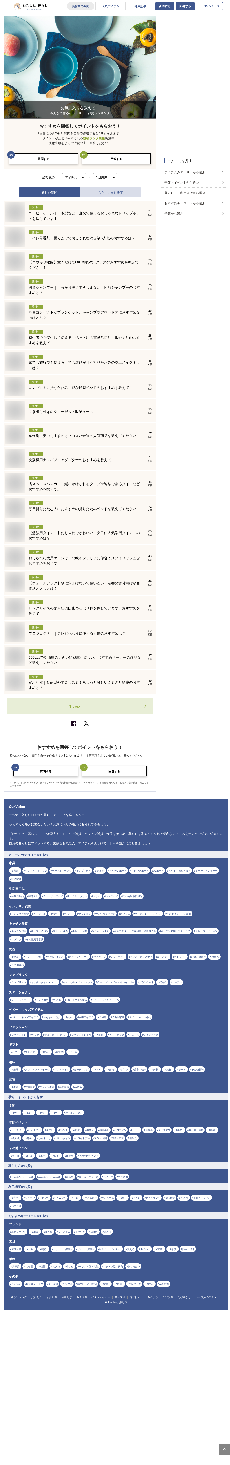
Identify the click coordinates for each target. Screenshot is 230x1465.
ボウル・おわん (55, 956)
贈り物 (60, 1052)
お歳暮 (149, 1130)
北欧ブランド (18, 1231)
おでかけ (16, 1206)
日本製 (49, 1231)
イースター (17, 1130)
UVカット (145, 1249)
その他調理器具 (34, 939)
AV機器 (78, 1086)
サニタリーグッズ (77, 896)
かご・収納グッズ (105, 913)
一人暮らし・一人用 (22, 1176)
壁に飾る (170, 1197)
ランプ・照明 (83, 870)
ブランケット (146, 982)
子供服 (102, 1017)
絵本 (69, 1017)
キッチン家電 (47, 1086)
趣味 (15, 1069)
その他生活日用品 (132, 896)
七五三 (135, 1130)
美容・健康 (140, 1069)
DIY (98, 1069)
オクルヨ (51, 1297)
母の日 (50, 1130)
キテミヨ (81, 1297)
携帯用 (16, 1266)
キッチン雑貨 (18, 931)
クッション (85, 913)
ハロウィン (120, 1130)
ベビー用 (108, 1176)
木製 (30, 1249)
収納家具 (16, 879)
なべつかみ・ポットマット (78, 982)
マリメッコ (64, 1231)
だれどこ (36, 1297)
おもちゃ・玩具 (52, 1017)
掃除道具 (33, 896)
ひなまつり (44, 1138)
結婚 (29, 1155)
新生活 (133, 1138)
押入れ (184, 1197)
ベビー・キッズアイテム (25, 1017)
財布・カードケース (55, 1034)
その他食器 (17, 965)
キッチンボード (118, 870)
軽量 (42, 1266)
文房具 (57, 999)
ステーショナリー (21, 999)
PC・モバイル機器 (76, 999)
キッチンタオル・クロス (44, 982)
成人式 (16, 1138)
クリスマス (164, 1130)
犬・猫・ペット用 (89, 1176)
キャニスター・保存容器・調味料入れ (135, 931)
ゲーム (182, 1069)
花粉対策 (164, 1284)
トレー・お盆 (80, 931)
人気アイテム (110, 6)
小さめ (69, 1266)
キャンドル (39, 913)
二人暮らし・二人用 (49, 1176)
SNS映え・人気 (34, 1284)
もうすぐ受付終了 (110, 192)
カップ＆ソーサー (79, 956)
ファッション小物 (81, 1034)
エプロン (16, 939)
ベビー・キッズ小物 (140, 1017)
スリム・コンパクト (111, 1249)
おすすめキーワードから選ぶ (184, 203)
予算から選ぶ (173, 213)
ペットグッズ (116, 1034)
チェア (100, 870)
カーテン (177, 982)
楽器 (155, 1069)
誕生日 (16, 1155)
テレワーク (135, 1284)
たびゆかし (184, 1297)
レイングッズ (151, 1034)
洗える (131, 1249)
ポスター (69, 913)
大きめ (56, 1266)
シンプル (68, 1284)
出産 (42, 1155)
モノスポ (120, 1297)
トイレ (136, 1197)
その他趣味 (197, 1069)
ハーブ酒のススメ (206, 1297)
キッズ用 (123, 1176)
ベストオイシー (100, 1297)
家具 (15, 870)
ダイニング (60, 1197)
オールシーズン (74, 1112)
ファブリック (18, 982)
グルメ (124, 1069)
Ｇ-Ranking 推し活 (116, 1302)
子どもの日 (35, 1130)
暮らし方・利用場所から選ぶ (184, 192)
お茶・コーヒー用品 (206, 931)
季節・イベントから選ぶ (181, 182)
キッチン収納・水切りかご (175, 931)
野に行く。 (136, 1297)
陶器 (44, 1249)
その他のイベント (89, 1155)
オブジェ (125, 913)
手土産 (73, 1052)
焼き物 (107, 1231)
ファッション (18, 1034)
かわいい (16, 1284)
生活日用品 (17, 896)
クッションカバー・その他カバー (115, 982)
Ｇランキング (19, 1297)
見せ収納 (53, 1284)
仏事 (56, 1155)
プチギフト (31, 1052)
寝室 (15, 1197)
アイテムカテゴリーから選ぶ (184, 172)
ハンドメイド (61, 1069)
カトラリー (180, 956)
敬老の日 (104, 1130)
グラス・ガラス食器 (141, 956)
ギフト (16, 1052)
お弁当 (215, 956)
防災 (106, 1284)
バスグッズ (112, 896)
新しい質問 (49, 192)
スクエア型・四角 (113, 1266)
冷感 (173, 1249)
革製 (159, 1249)
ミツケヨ (167, 1297)
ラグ (163, 982)
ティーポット (118, 956)
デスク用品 (42, 999)
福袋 (212, 1130)
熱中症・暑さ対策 (87, 1284)
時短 (150, 1284)
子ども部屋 (91, 1197)
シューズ (134, 1034)
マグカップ (99, 956)
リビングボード (140, 870)
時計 (55, 913)
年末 (179, 1130)
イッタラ (80, 1231)
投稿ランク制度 (94, 138)
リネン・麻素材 (86, 1249)
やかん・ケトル (100, 931)
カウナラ (152, 1297)
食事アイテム (86, 1017)
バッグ (35, 1034)
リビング (44, 1197)
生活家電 (30, 1086)
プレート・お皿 (33, 956)
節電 (119, 1284)
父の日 (63, 1130)
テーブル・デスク (62, 870)
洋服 (100, 1034)
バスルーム (108, 1197)
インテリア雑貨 (20, 913)
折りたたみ (134, 1266)
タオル (96, 896)
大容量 (29, 1266)
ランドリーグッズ (53, 896)
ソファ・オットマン (36, 870)
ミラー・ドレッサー (206, 870)
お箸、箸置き (198, 956)
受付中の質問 (80, 6)
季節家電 (64, 1086)
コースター (163, 956)
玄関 (75, 1197)
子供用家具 (118, 1017)
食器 (15, 956)
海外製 (94, 1231)
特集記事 (140, 6)
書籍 (111, 1069)
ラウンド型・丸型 (89, 1266)
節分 (29, 1138)
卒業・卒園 (118, 1138)
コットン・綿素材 (63, 1249)
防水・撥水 (188, 1249)
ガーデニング (81, 1069)
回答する (185, 6)
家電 (15, 1086)
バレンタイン (62, 1138)
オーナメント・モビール (148, 913)
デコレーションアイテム (105, 999)
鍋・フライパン (39, 931)
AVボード (158, 870)
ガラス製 (16, 1249)
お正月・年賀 (196, 1130)
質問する (164, 6)
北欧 (35, 1231)
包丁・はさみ (60, 931)
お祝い (46, 1052)
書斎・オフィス (202, 1197)
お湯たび (66, 1297)
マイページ (211, 6)
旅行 (168, 1069)
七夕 (77, 1130)
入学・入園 (101, 1138)
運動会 (69, 1155)
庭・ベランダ (153, 1197)
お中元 (90, 1130)
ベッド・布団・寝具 (179, 870)
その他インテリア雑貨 (179, 913)
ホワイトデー (82, 1138)
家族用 (69, 1176)
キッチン (30, 1197)
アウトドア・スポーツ (37, 1069)
